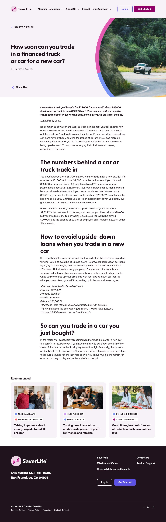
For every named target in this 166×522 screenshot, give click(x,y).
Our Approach (100, 9)
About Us (71, 9)
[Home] (31, 461)
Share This (22, 87)
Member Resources (49, 9)
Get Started (144, 9)
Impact (86, 9)
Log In (125, 9)
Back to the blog (24, 27)
